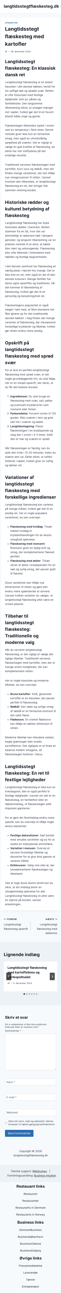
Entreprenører (30, 1286)
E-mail (11, 1097)
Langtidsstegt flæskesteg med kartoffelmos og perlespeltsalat (27, 972)
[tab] (24, 994)
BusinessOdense (30, 1243)
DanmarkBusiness (30, 1229)
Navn (10, 1082)
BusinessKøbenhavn (30, 1236)
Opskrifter (11, 23)
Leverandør (30, 1272)
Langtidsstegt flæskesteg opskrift (16, 924)
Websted (12, 1112)
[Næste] (52, 976)
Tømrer (30, 1279)
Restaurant (30, 1193)
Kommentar (13, 1030)
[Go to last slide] (8, 976)
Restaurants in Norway (30, 1214)
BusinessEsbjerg (30, 1250)
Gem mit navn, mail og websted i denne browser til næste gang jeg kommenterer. (31, 1123)
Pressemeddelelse (30, 1265)
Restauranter (30, 1200)
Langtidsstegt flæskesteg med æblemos (47, 926)
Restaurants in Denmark (30, 1207)
